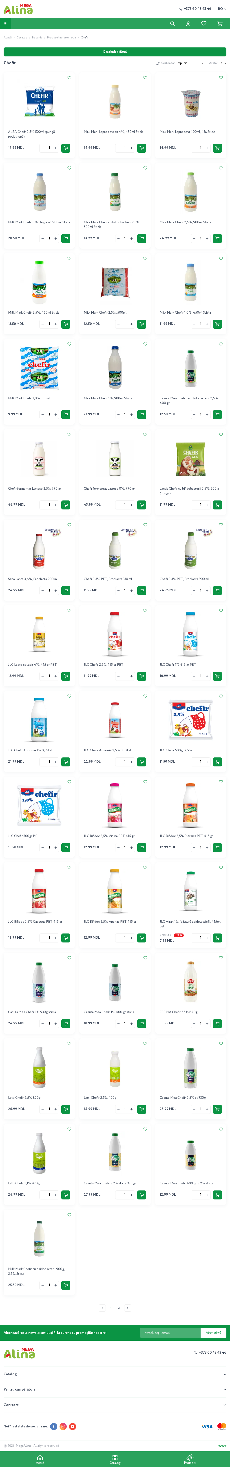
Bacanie (37, 38)
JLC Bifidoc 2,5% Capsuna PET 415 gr (35, 921)
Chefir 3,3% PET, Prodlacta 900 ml (184, 579)
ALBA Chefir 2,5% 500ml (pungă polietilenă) (31, 134)
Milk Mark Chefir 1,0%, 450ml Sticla (185, 312)
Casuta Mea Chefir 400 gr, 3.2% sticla (186, 1183)
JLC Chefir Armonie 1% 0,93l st (30, 750)
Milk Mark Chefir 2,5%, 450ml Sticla (34, 312)
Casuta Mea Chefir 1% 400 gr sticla (109, 1012)
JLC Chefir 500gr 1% (22, 836)
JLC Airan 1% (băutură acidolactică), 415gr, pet (190, 924)
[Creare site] (222, 1446)
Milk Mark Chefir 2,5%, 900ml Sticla (185, 222)
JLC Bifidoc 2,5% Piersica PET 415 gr (186, 836)
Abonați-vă (213, 1333)
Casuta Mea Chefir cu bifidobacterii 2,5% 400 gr (189, 401)
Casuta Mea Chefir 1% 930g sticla (32, 1012)
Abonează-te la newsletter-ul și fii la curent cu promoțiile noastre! (55, 1332)
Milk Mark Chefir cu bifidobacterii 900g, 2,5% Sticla (36, 1271)
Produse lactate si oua (61, 38)
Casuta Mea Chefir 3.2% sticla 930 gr (110, 1183)
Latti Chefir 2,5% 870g (24, 1097)
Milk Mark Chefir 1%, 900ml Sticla (108, 398)
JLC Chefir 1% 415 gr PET (178, 664)
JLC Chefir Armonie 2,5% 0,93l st (107, 750)
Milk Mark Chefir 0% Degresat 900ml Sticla (39, 222)
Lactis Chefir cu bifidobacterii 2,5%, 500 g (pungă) (189, 491)
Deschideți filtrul (115, 52)
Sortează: (168, 63)
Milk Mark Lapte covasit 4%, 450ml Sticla (114, 132)
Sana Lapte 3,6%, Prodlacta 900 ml (33, 579)
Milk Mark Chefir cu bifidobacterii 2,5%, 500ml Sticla (112, 225)
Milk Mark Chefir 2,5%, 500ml (105, 312)
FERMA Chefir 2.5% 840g (178, 1012)
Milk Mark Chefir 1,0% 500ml (29, 398)
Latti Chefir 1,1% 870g (24, 1183)
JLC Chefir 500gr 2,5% (176, 750)
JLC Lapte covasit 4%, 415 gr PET (32, 664)
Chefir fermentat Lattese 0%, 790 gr (109, 488)
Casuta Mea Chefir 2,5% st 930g (183, 1097)
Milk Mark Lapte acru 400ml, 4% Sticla (187, 132)
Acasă (8, 38)
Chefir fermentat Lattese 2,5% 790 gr (34, 488)
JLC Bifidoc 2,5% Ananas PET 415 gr (110, 921)
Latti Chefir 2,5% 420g (100, 1097)
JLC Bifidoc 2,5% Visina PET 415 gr (109, 836)
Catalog (22, 38)
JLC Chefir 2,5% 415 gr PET (104, 664)
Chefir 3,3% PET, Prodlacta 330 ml (108, 579)
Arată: (213, 63)
